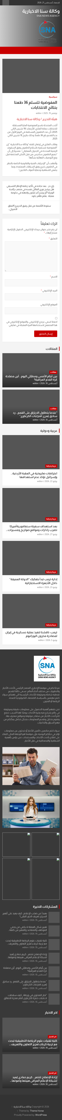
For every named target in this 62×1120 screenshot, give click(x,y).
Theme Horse (37, 1110)
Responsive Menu (5, 2)
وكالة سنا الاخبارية (41, 11)
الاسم (53, 276)
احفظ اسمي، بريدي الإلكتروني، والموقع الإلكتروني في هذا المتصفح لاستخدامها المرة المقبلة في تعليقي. (31, 323)
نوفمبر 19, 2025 (50, 113)
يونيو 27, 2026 (51, 534)
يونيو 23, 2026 (51, 587)
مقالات (53, 372)
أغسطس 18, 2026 (48, 383)
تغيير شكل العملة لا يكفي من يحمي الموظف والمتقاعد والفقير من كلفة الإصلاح (28, 930)
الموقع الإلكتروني (48, 304)
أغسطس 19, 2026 (38, 920)
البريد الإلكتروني (49, 290)
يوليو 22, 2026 (51, 481)
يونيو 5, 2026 (51, 640)
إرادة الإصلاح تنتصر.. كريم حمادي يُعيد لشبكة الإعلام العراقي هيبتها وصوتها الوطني (27, 957)
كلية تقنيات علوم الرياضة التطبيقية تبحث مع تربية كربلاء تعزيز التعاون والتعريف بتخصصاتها (26, 943)
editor (39, 113)
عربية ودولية (48, 430)
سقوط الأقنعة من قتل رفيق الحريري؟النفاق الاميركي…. (29, 207)
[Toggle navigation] (56, 50)
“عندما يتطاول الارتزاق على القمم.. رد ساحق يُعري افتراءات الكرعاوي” (35, 414)
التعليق (53, 238)
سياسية (53, 97)
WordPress (41, 1115)
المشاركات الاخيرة (45, 906)
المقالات (51, 348)
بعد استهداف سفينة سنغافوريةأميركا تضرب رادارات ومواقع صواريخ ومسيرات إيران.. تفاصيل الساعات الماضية (32, 530)
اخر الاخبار (51, 1012)
